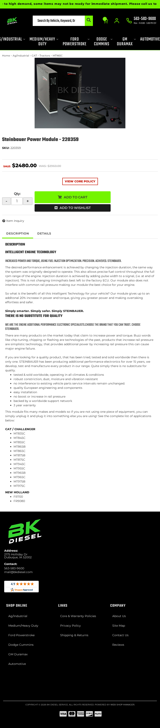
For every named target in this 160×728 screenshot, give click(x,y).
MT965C (58, 55)
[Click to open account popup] (117, 20)
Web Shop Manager (122, 704)
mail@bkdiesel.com (18, 572)
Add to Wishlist (75, 208)
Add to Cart (76, 197)
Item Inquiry (15, 221)
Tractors (45, 55)
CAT (34, 55)
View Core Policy (80, 181)
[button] (63, 21)
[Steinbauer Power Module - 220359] (80, 93)
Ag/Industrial (21, 55)
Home (6, 55)
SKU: (5, 148)
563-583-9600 (14, 568)
